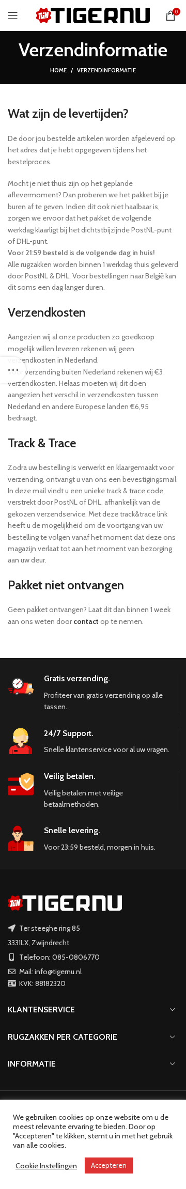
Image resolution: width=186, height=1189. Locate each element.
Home (58, 70)
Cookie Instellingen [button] (46, 1165)
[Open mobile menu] (13, 15)
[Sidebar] (13, 370)
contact (86, 621)
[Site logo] (93, 14)
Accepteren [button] (109, 1165)
